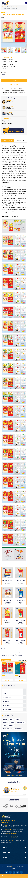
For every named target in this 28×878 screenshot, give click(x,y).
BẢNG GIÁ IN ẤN (20, 140)
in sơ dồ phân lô (20, 722)
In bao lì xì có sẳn (14, 652)
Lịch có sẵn (15, 6)
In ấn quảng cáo (7, 697)
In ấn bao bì (5, 690)
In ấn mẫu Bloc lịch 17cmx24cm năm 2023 (20, 677)
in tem (12, 722)
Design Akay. (14, 866)
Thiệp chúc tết (21, 655)
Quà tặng (12, 655)
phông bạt (5, 722)
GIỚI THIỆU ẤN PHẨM (7, 140)
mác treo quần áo (7, 728)
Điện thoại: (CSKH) (11, 836)
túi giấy (5, 719)
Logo (4, 725)
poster (17, 719)
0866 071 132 (15, 790)
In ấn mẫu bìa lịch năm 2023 (6, 677)
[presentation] (24, 794)
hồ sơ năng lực (18, 728)
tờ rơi (11, 719)
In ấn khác (5, 694)
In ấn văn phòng (7, 709)
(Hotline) (11, 838)
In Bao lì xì (4, 652)
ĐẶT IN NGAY (14, 80)
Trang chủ (4, 6)
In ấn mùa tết (6, 701)
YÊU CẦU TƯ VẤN (14, 84)
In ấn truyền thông (7, 705)
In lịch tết (23, 652)
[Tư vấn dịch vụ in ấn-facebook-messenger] (14, 130)
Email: (10, 833)
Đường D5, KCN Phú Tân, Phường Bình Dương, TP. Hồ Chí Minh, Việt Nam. (12, 830)
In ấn (9, 6)
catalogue (11, 725)
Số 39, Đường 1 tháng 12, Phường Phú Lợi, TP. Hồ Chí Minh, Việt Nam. (14, 826)
